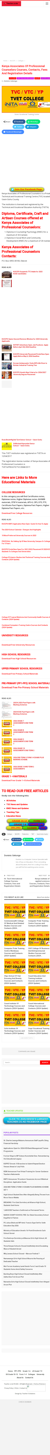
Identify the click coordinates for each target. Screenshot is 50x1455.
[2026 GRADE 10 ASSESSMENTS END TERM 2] (7, 751)
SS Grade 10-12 (12, 1374)
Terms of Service (39, 1384)
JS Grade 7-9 (37, 1371)
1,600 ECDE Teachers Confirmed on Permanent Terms (24, 1210)
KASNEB (32, 828)
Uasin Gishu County (42, 834)
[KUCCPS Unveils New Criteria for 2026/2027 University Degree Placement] (7, 375)
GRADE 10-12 (19, 821)
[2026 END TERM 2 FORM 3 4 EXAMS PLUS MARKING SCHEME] (7, 760)
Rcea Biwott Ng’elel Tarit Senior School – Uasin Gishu (22, 440)
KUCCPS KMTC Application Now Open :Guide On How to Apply (25, 524)
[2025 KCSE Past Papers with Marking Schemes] (7, 714)
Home (10, 1371)
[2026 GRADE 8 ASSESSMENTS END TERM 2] (7, 733)
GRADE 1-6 (36, 824)
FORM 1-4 (39, 821)
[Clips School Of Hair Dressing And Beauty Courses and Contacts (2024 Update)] (14, 966)
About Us (20, 1378)
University (40, 1374)
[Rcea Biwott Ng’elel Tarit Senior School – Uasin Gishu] (7, 384)
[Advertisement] (25, 34)
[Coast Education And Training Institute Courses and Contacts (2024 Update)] (39, 966)
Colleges (13, 78)
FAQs (16, 1388)
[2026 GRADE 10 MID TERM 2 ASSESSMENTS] (7, 769)
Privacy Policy (8, 1388)
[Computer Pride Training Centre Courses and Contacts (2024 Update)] (39, 911)
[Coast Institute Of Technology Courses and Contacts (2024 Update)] (14, 993)
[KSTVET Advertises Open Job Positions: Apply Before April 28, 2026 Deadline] (7, 347)
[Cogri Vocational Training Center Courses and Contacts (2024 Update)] (39, 1018)
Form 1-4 (23, 1374)
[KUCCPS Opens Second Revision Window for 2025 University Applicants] (7, 283)
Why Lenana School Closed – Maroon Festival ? (22, 1254)
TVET (32, 834)
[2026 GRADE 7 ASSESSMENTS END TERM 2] (7, 723)
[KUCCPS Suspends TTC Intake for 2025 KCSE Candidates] (7, 274)
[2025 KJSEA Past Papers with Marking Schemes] (7, 705)
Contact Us (29, 1378)
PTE (43, 828)
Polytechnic (25, 834)
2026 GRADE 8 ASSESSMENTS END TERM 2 (23, 732)
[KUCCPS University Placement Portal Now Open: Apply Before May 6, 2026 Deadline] (7, 357)
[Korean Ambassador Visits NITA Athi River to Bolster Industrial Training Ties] (7, 366)
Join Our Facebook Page (28, 189)
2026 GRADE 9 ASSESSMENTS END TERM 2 (23, 741)
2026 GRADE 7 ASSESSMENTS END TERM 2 (23, 723)
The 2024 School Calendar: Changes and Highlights (21, 530)
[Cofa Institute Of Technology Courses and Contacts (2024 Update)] (14, 1018)
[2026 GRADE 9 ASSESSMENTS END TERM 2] (7, 742)
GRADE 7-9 (20, 824)
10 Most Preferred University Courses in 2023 (19, 535)
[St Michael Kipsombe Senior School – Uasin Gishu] (7, 446)
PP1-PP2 (16, 828)
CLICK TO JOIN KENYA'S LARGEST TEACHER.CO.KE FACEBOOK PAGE (27, 1120)
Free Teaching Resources (25, 78)
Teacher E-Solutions (28, 1394)
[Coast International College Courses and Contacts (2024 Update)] (39, 993)
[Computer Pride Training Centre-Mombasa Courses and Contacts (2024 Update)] (14, 938)
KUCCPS (37, 78)
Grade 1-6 (26, 1371)
